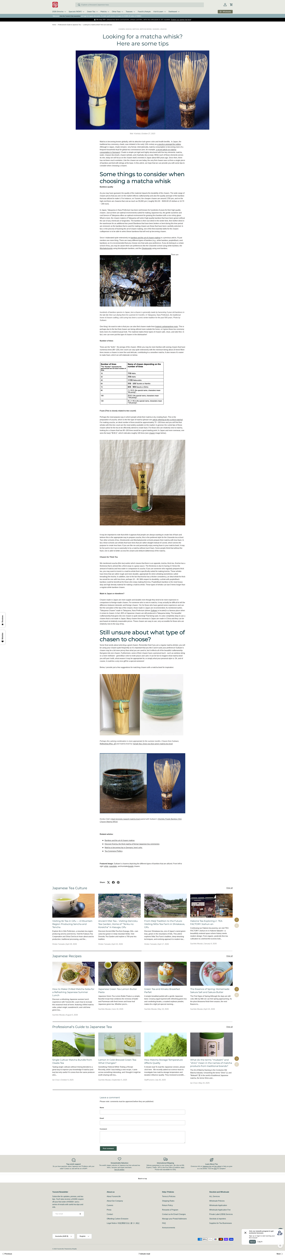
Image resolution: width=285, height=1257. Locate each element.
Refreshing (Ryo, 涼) (108, 744)
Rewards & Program (170, 1210)
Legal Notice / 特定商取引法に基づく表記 (123, 1223)
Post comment (108, 1148)
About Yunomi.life (114, 1196)
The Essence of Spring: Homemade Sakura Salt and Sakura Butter (209, 991)
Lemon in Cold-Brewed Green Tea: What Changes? (117, 1061)
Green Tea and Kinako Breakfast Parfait (162, 991)
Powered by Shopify (70, 1249)
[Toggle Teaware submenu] (134, 11)
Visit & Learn (158, 11)
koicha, (129, 29)
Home (54, 25)
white (106, 866)
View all (229, 888)
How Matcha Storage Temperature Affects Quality (163, 1061)
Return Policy (167, 1205)
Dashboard (173, 11)
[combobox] (139, 4)
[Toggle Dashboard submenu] (178, 11)
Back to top (142, 1178)
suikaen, (156, 29)
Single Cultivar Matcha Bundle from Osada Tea (72, 1061)
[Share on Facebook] (113, 882)
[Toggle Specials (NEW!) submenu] (83, 11)
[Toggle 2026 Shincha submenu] (65, 11)
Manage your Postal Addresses (174, 1219)
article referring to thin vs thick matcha (167, 420)
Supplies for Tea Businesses (220, 1223)
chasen (152, 433)
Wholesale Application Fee (220, 1210)
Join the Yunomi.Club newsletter (70, 16)
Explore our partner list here (181, 20)
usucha (163, 29)
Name (102, 1107)
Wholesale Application (218, 1205)
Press (109, 1210)
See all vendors (119, 1169)
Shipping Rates (168, 1201)
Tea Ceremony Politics (113, 851)
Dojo (215, 1168)
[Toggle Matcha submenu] (108, 11)
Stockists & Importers (217, 1219)
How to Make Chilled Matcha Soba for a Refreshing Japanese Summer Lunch (73, 992)
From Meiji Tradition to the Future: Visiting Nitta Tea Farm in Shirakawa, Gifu (164, 924)
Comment (103, 1129)
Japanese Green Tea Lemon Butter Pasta (117, 991)
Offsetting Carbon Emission (117, 1219)
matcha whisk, (146, 29)
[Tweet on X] (108, 882)
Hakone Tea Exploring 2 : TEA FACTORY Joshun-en (206, 922)
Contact (110, 1214)
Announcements (168, 1228)
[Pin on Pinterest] (118, 882)
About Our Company (115, 1201)
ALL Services (214, 1196)
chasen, (122, 29)
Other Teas (116, 11)
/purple (130, 866)
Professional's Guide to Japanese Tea (69, 25)
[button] (231, 4)
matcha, (136, 29)
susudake (113, 866)
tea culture (217, 1166)
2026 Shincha (57, 11)
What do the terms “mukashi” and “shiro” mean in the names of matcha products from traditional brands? (211, 1062)
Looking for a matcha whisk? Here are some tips (97, 25)
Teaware (129, 11)
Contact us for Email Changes (174, 1214)
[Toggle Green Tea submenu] (97, 11)
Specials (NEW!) (75, 11)
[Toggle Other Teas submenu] (122, 11)
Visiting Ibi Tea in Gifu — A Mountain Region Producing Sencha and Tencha (72, 924)
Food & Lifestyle (144, 11)
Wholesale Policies (217, 1201)
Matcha (104, 11)
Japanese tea (207, 1166)
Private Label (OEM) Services (221, 1214)
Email (102, 1118)
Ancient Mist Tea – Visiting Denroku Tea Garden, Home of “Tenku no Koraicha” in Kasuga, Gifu (118, 924)
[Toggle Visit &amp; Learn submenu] (165, 11)
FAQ (164, 1223)
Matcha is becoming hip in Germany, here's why (124, 848)
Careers (110, 1205)
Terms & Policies (168, 1196)
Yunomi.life (60, 1249)
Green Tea (91, 11)
